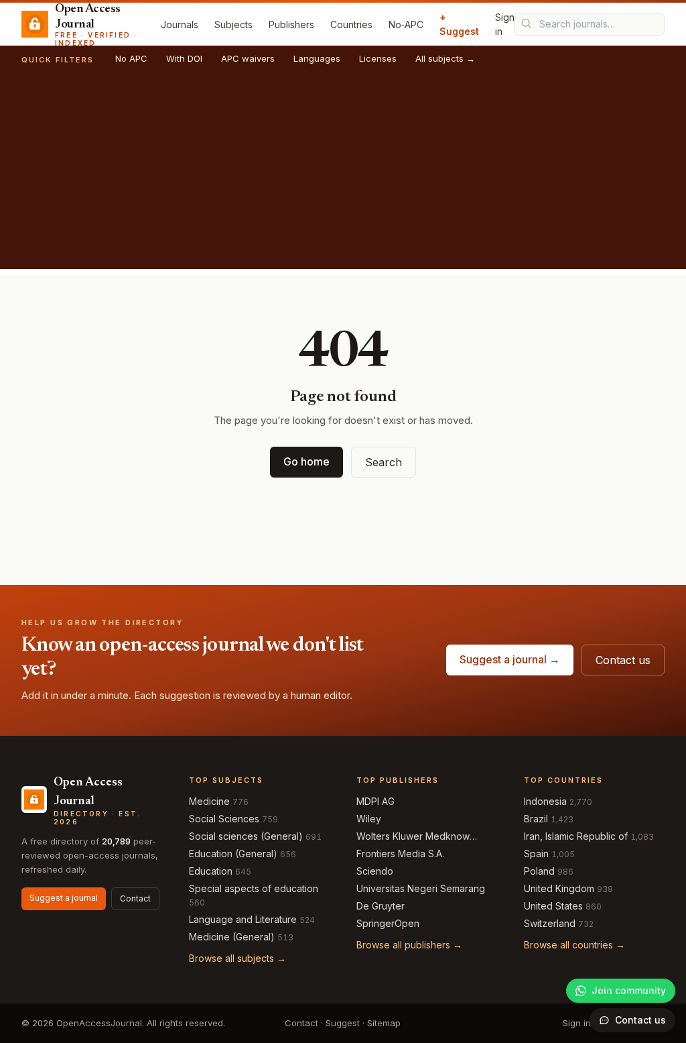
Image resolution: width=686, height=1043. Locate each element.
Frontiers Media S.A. (400, 853)
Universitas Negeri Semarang (420, 888)
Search (383, 462)
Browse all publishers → (409, 944)
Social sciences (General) (246, 836)
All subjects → (445, 58)
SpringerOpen (387, 923)
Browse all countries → (574, 944)
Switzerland (549, 923)
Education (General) (233, 853)
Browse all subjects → (237, 958)
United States (553, 906)
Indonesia (545, 801)
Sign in (504, 24)
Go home (306, 461)
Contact (135, 898)
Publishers (291, 24)
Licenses (378, 58)
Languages (316, 58)
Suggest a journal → (510, 659)
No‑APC (406, 24)
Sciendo (374, 871)
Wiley (368, 818)
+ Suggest (459, 24)
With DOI (184, 58)
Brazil (536, 818)
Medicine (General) (232, 936)
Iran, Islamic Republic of (576, 836)
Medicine (209, 801)
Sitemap (384, 1023)
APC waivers (248, 58)
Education (210, 871)
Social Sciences (224, 818)
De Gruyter (380, 906)
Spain (536, 853)
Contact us (623, 660)
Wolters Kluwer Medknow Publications (413, 836)
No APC (131, 58)
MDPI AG (375, 801)
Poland (539, 871)
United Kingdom (559, 888)
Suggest (343, 1023)
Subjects (233, 24)
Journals (179, 24)
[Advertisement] (343, 175)
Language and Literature (243, 919)
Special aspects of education (253, 888)
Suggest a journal (63, 898)
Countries (351, 24)
